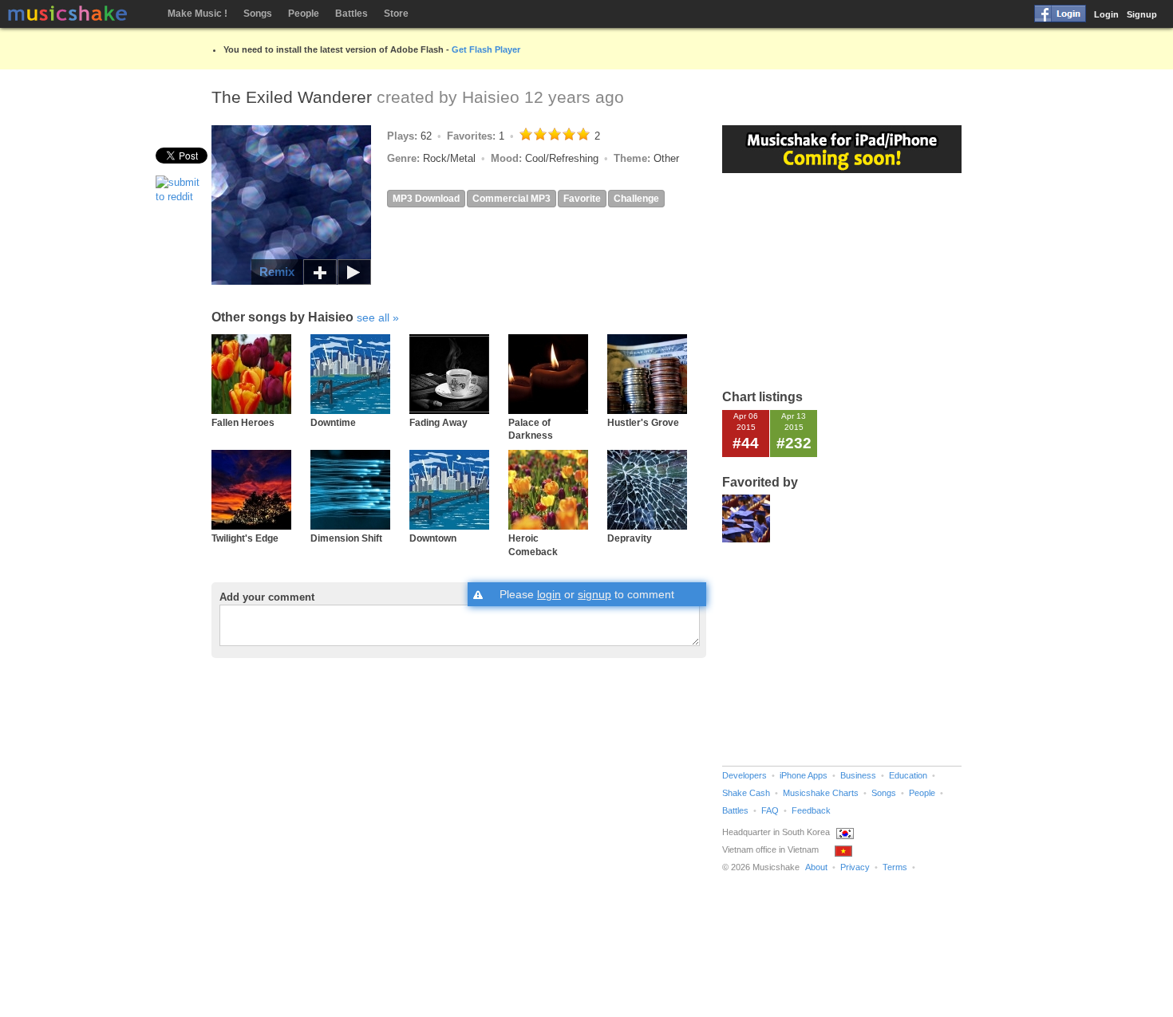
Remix (276, 271)
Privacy (855, 867)
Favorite (582, 198)
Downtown (432, 538)
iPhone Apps (803, 775)
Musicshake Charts (821, 793)
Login (1106, 14)
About (816, 867)
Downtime (333, 422)
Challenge (636, 198)
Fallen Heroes (242, 422)
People (303, 13)
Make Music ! (197, 13)
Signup (1142, 14)
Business (858, 775)
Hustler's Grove (643, 422)
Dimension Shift (346, 538)
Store (396, 13)
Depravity (629, 538)
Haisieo (490, 97)
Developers (744, 775)
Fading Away (438, 422)
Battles (351, 13)
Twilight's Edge (244, 538)
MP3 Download (426, 198)
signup (594, 594)
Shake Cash (746, 793)
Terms (895, 867)
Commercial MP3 (511, 198)
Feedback (811, 810)
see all (373, 317)
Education (908, 775)
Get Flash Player (486, 49)
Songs (257, 13)
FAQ (770, 810)
